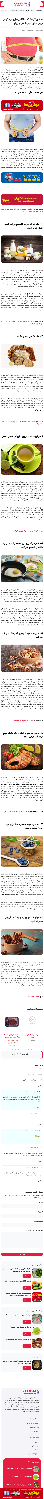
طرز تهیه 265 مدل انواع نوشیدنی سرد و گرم (18, 1281)
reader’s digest (33, 997)
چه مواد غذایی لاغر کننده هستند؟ (20, 1327)
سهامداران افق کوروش (32, 1423)
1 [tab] (12, 1049)
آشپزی (37, 1442)
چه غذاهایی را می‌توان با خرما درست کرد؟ (18, 1339)
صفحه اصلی (38, 10)
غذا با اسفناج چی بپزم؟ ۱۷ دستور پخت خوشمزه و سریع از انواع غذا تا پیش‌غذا (16, 1270)
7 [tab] (31, 1049)
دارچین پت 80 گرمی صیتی (12, 1036)
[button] (2, 30)
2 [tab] (15, 1049)
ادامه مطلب (27, 1276)
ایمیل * (40, 1212)
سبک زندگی (35, 1446)
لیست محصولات (34, 1427)
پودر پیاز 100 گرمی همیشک (32, 1036)
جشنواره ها (35, 1431)
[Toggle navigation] (41, 4)
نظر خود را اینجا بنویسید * (34, 1231)
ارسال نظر (22, 1254)
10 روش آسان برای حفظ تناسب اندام (15, 812)
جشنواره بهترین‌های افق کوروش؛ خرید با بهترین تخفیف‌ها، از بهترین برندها (18, 1294)
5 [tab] (25, 1049)
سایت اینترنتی (38, 1221)
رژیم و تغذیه (29, 10)
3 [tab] (18, 1049)
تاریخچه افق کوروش (33, 1454)
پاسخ (39, 1086)
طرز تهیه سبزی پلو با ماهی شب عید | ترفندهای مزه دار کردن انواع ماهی (17, 1362)
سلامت (16, 81)
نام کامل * (39, 1203)
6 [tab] (28, 1049)
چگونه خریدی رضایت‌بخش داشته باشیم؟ (18, 1315)
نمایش (31, 68)
